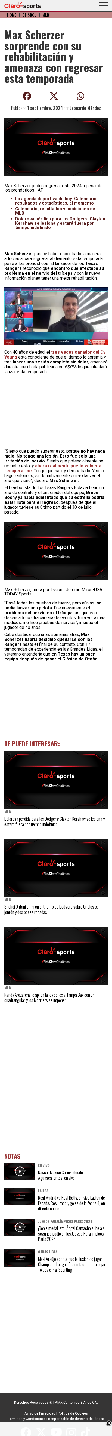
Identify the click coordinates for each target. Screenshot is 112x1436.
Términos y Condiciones (27, 1419)
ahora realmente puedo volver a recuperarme (52, 468)
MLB (45, 15)
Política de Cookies (73, 1413)
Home (12, 15)
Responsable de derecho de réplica (76, 1419)
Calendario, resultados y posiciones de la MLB (57, 211)
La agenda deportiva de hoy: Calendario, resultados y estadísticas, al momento (56, 201)
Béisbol (29, 15)
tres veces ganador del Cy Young (54, 355)
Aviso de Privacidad (39, 1413)
